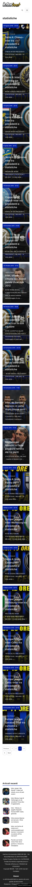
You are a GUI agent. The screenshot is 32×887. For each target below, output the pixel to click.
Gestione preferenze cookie (24, 885)
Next (9, 753)
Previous (6, 748)
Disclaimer (25, 884)
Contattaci (16, 871)
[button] (22, 10)
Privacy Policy (16, 884)
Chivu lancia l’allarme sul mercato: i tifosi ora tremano (17, 820)
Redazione (7, 884)
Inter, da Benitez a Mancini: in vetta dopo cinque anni (15, 406)
